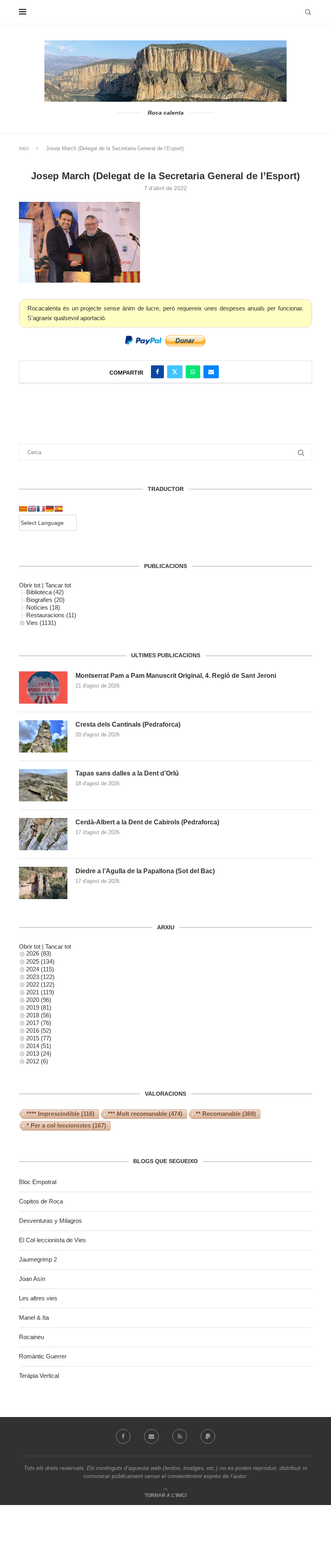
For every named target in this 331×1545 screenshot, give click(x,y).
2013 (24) (38, 1053)
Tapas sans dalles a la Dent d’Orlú (127, 773)
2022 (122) (40, 984)
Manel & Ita (34, 1317)
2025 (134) (40, 961)
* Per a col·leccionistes (66, 1125)
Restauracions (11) (51, 615)
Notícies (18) (43, 607)
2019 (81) (38, 1007)
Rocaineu (31, 1336)
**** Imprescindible (60, 1113)
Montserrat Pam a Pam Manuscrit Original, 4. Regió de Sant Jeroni (175, 675)
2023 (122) (40, 976)
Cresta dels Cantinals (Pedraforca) (127, 724)
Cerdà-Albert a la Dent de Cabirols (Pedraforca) (147, 822)
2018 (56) (38, 1015)
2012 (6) (37, 1061)
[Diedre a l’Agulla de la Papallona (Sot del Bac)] (43, 883)
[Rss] (179, 1436)
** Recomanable (226, 1113)
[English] (32, 508)
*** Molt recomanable (145, 1113)
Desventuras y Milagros (50, 1220)
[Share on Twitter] (174, 371)
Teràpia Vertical (39, 1375)
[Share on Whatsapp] (193, 371)
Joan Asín (32, 1278)
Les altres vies (38, 1298)
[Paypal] (208, 1436)
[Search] (308, 12)
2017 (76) (38, 1022)
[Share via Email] (211, 371)
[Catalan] (23, 508)
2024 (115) (40, 969)
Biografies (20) (45, 599)
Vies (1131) (41, 622)
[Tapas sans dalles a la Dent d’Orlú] (43, 785)
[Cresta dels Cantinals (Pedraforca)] (43, 736)
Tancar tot (58, 585)
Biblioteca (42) (45, 592)
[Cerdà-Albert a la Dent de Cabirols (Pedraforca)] (43, 834)
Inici (24, 148)
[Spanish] (58, 508)
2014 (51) (38, 1045)
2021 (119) (40, 992)
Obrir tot (29, 585)
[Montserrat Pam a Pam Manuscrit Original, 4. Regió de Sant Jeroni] (43, 687)
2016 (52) (38, 1030)
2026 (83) (38, 953)
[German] (50, 508)
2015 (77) (38, 1038)
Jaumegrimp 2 (38, 1259)
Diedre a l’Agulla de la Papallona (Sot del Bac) (145, 871)
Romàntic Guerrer (43, 1356)
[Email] (151, 1436)
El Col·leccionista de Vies (52, 1240)
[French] (41, 508)
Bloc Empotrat (38, 1181)
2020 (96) (38, 999)
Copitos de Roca (41, 1201)
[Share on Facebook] (157, 371)
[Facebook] (123, 1436)
